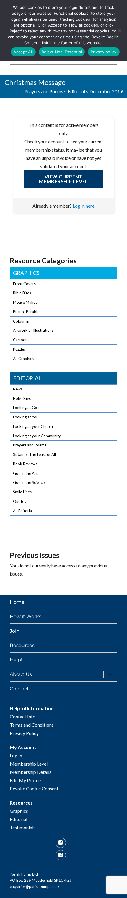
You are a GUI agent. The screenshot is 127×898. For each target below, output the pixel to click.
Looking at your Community (37, 436)
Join (14, 631)
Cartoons (21, 339)
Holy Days (22, 398)
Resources (22, 645)
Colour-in (21, 321)
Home (17, 602)
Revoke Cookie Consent (34, 788)
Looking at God (26, 407)
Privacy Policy (24, 733)
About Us (21, 674)
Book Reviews (25, 464)
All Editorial (23, 510)
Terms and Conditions (32, 725)
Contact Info (22, 716)
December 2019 (106, 91)
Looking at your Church (33, 426)
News (17, 389)
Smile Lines (22, 492)
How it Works (25, 616)
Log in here (84, 206)
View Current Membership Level (63, 179)
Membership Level (29, 763)
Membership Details (30, 772)
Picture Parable (26, 311)
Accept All (23, 52)
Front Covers (24, 283)
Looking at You (25, 417)
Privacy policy (104, 52)
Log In (16, 755)
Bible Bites (22, 292)
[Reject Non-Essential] (120, 30)
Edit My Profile (25, 780)
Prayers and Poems (44, 91)
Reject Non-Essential (62, 52)
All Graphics (23, 358)
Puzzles (19, 349)
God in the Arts (26, 473)
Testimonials (22, 827)
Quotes (19, 501)
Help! (16, 660)
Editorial (76, 91)
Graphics (26, 273)
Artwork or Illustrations (33, 330)
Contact (19, 689)
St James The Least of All (34, 454)
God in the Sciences (29, 482)
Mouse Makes (25, 302)
